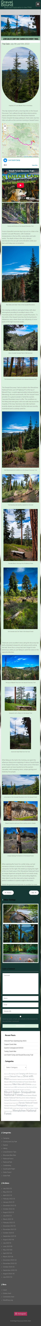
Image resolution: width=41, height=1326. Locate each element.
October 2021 (7, 1233)
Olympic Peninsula (10, 1106)
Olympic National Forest (28, 1102)
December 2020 (8, 1260)
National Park (7, 1162)
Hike (14, 1084)
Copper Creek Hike (10, 1044)
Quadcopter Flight (9, 1169)
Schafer (14, 1108)
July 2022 (6, 1216)
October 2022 (8, 1209)
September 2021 (8, 1236)
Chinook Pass (14, 1076)
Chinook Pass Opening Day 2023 (15, 1041)
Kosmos (12, 1087)
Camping (30, 17)
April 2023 (6, 1195)
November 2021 (8, 1229)
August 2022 (7, 1212)
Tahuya (32, 1108)
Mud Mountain (20, 1100)
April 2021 (6, 1253)
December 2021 (8, 1226)
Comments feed (8, 1297)
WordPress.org (8, 1300)
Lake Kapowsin (20, 1087)
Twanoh (10, 1111)
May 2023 (6, 1192)
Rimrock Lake (8, 1108)
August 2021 (7, 1240)
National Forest (33, 19)
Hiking (36, 17)
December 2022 (8, 1205)
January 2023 (7, 1202)
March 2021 (7, 1257)
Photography (21, 1105)
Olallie (16, 1103)
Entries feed (7, 1293)
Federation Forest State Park (23, 1079)
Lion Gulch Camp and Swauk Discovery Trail (18, 1055)
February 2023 (8, 1199)
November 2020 (8, 1263)
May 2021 (6, 1250)
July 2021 (6, 1243)
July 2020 (6, 1277)
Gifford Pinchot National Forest (18, 1082)
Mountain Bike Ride (9, 1155)
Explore (5, 1145)
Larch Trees (26, 1087)
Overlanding (7, 1165)
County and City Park (10, 1142)
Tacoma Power (27, 1108)
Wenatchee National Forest (20, 1112)
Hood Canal (33, 1084)
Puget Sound (30, 1105)
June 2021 (6, 1246)
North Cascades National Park (30, 1100)
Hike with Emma (24, 1084)
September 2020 (9, 1270)
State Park (6, 1176)
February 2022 (8, 1223)
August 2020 (7, 1274)
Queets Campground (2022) (13, 1048)
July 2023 (6, 1188)
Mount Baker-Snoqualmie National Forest (20, 1093)
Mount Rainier (27, 1095)
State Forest (7, 1172)
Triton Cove (6, 1111)
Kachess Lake (7, 1087)
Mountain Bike (16, 1090)
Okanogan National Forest (9, 1103)
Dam (22, 1076)
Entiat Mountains (13, 1079)
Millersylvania (10, 1090)
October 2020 (8, 1267)
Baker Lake (6, 1074)
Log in (5, 1290)
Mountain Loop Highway (25, 1090)
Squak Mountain (20, 1108)
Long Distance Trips (9, 1152)
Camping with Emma (26, 1074)
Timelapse (36, 1108)
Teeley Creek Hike (10, 1051)
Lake (15, 1087)
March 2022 (7, 1219)
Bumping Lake (13, 1074)
